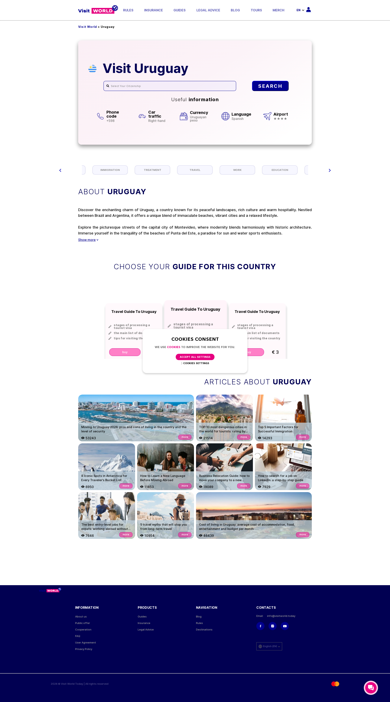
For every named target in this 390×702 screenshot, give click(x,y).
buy (125, 352)
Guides (179, 10)
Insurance (153, 10)
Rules (128, 10)
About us (81, 616)
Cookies (173, 347)
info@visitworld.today (281, 616)
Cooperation (83, 629)
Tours (256, 10)
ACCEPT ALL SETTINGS (195, 357)
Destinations (204, 629)
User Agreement (85, 642)
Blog (235, 10)
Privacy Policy (83, 649)
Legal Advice (208, 10)
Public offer (82, 623)
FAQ (77, 636)
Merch (278, 10)
